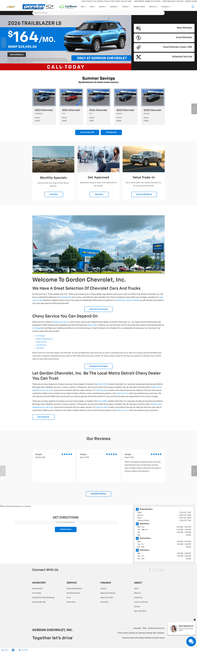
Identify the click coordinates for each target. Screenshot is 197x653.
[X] (153, 569)
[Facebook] (149, 569)
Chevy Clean (92, 325)
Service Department (74, 588)
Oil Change (40, 336)
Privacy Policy (123, 633)
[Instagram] (158, 569)
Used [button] (92, 7)
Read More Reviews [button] (98, 494)
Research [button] (165, 7)
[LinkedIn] (162, 569)
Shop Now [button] (54, 194)
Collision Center (139, 7)
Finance (103, 588)
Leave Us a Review (141, 602)
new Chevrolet (65, 297)
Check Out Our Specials (98, 309)
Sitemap (142, 633)
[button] (193, 7)
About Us (137, 593)
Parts (69, 597)
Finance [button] (125, 7)
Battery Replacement (44, 339)
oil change (36, 328)
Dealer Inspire (159, 638)
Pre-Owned (36, 593)
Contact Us (138, 597)
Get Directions (65, 529)
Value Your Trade (106, 597)
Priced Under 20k (39, 602)
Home (136, 588)
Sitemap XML (151, 633)
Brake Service (41, 342)
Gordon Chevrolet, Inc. (156, 628)
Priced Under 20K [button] (87, 132)
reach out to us (122, 393)
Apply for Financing (107, 593)
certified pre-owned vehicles (127, 300)
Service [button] (102, 7)
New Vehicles (37, 588)
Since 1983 (102, 384)
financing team (101, 390)
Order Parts (71, 602)
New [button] (83, 7)
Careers (137, 606)
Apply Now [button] (99, 194)
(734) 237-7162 (185, 512)
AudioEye (160, 633)
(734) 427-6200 (185, 515)
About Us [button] (152, 7)
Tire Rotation (41, 345)
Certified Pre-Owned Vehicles (43, 597)
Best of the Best (140, 611)
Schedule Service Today (98, 366)
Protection (104, 602)
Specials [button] (113, 7)
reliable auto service (60, 322)
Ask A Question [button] (43, 417)
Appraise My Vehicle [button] (144, 194)
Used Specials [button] (111, 132)
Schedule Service (73, 593)
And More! (40, 348)
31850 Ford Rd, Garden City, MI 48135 (147, 1)
